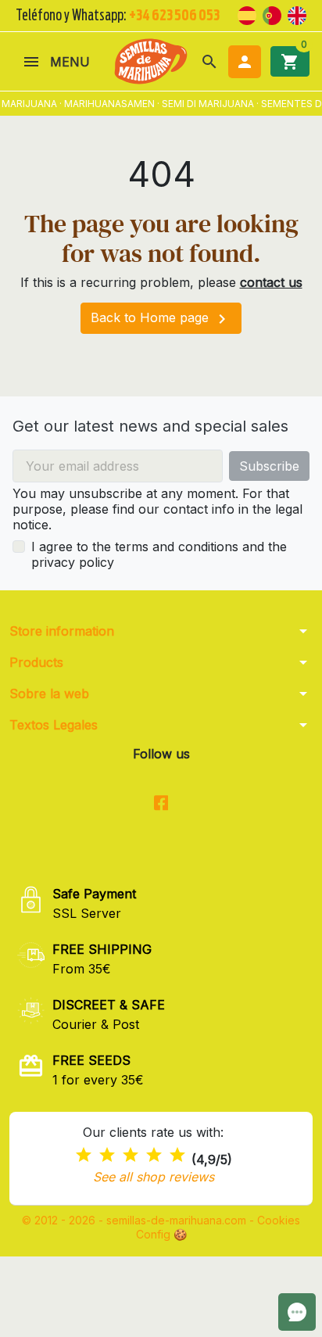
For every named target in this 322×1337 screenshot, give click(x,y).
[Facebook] (161, 803)
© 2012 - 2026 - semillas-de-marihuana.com (135, 1220)
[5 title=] (177, 1155)
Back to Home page (161, 319)
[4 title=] (154, 1155)
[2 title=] (107, 1155)
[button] (209, 62)
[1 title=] (83, 1155)
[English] (297, 14)
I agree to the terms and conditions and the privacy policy (159, 554)
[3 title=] (130, 1155)
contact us (271, 282)
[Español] (247, 14)
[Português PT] (272, 14)
